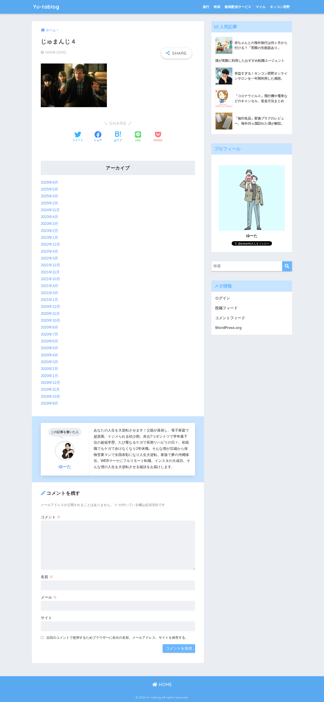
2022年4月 (49, 251)
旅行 (206, 7)
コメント (51, 517)
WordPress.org (228, 328)
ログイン (222, 298)
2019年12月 (50, 383)
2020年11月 (50, 314)
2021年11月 (50, 272)
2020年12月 (50, 306)
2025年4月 (49, 196)
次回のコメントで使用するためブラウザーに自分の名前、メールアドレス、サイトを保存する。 (117, 637)
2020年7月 (49, 334)
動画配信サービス (238, 7)
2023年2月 (49, 231)
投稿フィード (226, 308)
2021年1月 (49, 300)
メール (49, 597)
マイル (261, 7)
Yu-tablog (46, 7)
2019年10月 (50, 396)
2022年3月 (49, 258)
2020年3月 (49, 362)
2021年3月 (49, 293)
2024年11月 (50, 210)
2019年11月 (50, 389)
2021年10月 (50, 279)
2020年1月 (49, 376)
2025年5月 (49, 189)
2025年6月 (49, 182)
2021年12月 (50, 265)
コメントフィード (230, 318)
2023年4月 (49, 217)
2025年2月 (49, 203)
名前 (47, 577)
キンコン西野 (280, 7)
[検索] (287, 266)
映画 (217, 7)
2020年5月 (49, 348)
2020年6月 (49, 341)
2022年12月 (50, 244)
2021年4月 (49, 286)
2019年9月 (49, 403)
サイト (46, 618)
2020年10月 (50, 320)
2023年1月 (49, 237)
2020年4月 (49, 355)
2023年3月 (49, 224)
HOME (164, 684)
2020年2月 (49, 369)
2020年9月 (49, 327)
